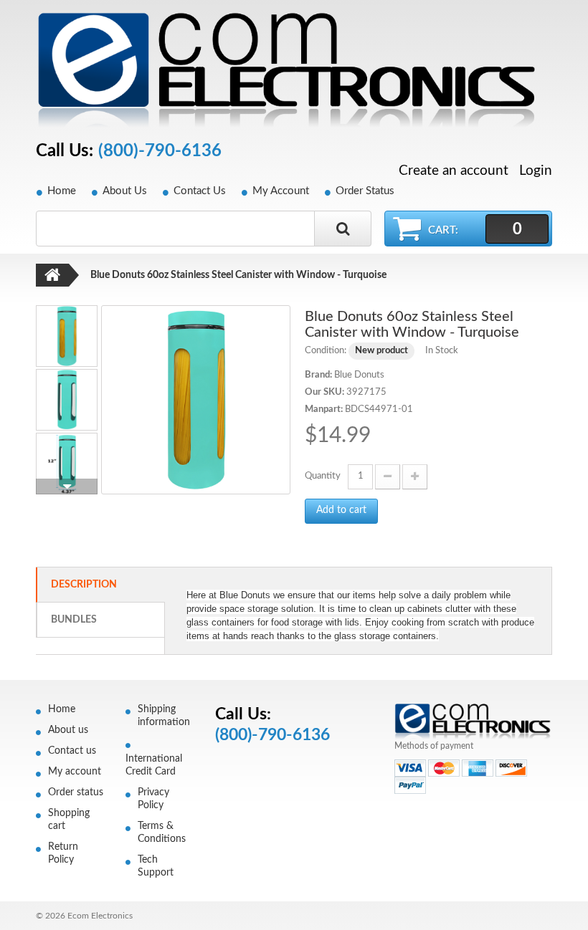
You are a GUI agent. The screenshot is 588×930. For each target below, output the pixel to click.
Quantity (323, 476)
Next (67, 486)
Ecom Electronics (100, 915)
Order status (75, 792)
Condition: (325, 350)
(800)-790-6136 (160, 151)
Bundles (74, 620)
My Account (280, 191)
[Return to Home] (52, 275)
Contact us (72, 751)
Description (84, 585)
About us (68, 730)
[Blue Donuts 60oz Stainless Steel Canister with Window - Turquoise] (195, 399)
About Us (125, 191)
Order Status (365, 191)
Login (535, 171)
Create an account (453, 171)
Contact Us (200, 191)
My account (74, 772)
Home (61, 191)
